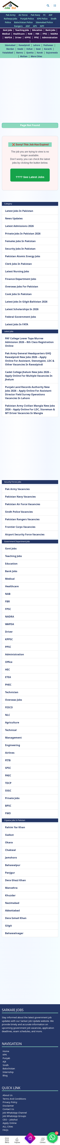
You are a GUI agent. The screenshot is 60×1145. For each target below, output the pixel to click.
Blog (5, 1075)
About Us (7, 1095)
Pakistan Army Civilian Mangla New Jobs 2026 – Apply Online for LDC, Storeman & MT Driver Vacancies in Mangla (30, 409)
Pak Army (10, 15)
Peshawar (48, 45)
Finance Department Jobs (20, 279)
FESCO (9, 707)
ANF (28, 26)
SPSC (8, 768)
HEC (7, 669)
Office (8, 662)
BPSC (8, 805)
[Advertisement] (30, 91)
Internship (8, 1072)
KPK (5, 1054)
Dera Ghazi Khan (15, 880)
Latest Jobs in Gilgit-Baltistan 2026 (26, 301)
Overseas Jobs (13, 699)
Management (13, 737)
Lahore (36, 45)
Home (6, 1051)
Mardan (10, 49)
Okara (9, 842)
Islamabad (10, 45)
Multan (24, 56)
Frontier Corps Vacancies (20, 527)
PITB (8, 760)
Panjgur (10, 872)
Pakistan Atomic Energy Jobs (22, 256)
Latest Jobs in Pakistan (19, 211)
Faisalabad (7, 52)
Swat (38, 49)
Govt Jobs (7, 30)
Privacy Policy (10, 1102)
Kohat (29, 49)
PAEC (8, 775)
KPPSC (28, 37)
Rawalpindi (24, 45)
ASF (50, 15)
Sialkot (9, 835)
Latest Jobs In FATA (16, 324)
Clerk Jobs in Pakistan (18, 264)
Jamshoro (11, 857)
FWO (8, 813)
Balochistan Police (23, 22)
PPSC (36, 37)
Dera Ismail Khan (15, 918)
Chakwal (10, 850)
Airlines (9, 752)
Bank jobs (50, 30)
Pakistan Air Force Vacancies (22, 504)
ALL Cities (8, 1126)
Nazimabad (12, 903)
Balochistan (9, 1068)
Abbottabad (12, 910)
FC (44, 15)
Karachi (48, 49)
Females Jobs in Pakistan (20, 241)
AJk (4, 1061)
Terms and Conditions (14, 1098)
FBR (37, 33)
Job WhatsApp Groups (14, 1116)
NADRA (54, 33)
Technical (11, 730)
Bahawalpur (12, 865)
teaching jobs (22, 30)
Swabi (20, 49)
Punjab (6, 1058)
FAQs (5, 1129)
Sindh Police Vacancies (19, 511)
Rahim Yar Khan (15, 827)
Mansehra (11, 888)
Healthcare (19, 33)
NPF (42, 26)
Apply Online (9, 1122)
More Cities (36, 56)
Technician (11, 692)
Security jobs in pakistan (20, 248)
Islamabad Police (44, 22)
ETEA (8, 677)
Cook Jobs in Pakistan (18, 294)
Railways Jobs (10, 18)
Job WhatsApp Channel (15, 1112)
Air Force (23, 15)
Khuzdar (10, 895)
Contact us (8, 1109)
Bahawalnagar (14, 933)
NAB (30, 33)
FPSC (45, 33)
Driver (18, 37)
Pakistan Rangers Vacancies (22, 519)
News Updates (14, 218)
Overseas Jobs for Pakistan (21, 286)
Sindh (6, 1065)
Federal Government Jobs (20, 316)
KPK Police (42, 18)
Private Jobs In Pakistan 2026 (22, 233)
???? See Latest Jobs (30, 177)
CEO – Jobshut (10, 1119)
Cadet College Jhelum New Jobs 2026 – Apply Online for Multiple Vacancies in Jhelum (28, 375)
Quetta (30, 52)
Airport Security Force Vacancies (24, 534)
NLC (7, 715)
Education (37, 30)
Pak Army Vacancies (17, 489)
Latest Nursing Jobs (17, 271)
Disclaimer (8, 1105)
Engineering (12, 745)
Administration (50, 37)
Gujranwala (52, 52)
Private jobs (12, 798)
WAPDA (8, 37)
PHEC (8, 684)
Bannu (19, 52)
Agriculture (12, 722)
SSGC (8, 790)
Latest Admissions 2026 (19, 226)
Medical (6, 33)
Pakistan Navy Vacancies (20, 496)
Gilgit (8, 925)
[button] (48, 5)
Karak (40, 52)
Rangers (18, 26)
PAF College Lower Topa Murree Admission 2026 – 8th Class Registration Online (29, 342)
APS (35, 26)
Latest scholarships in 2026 (21, 309)
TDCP (8, 783)
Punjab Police (27, 18)
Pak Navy (35, 15)
